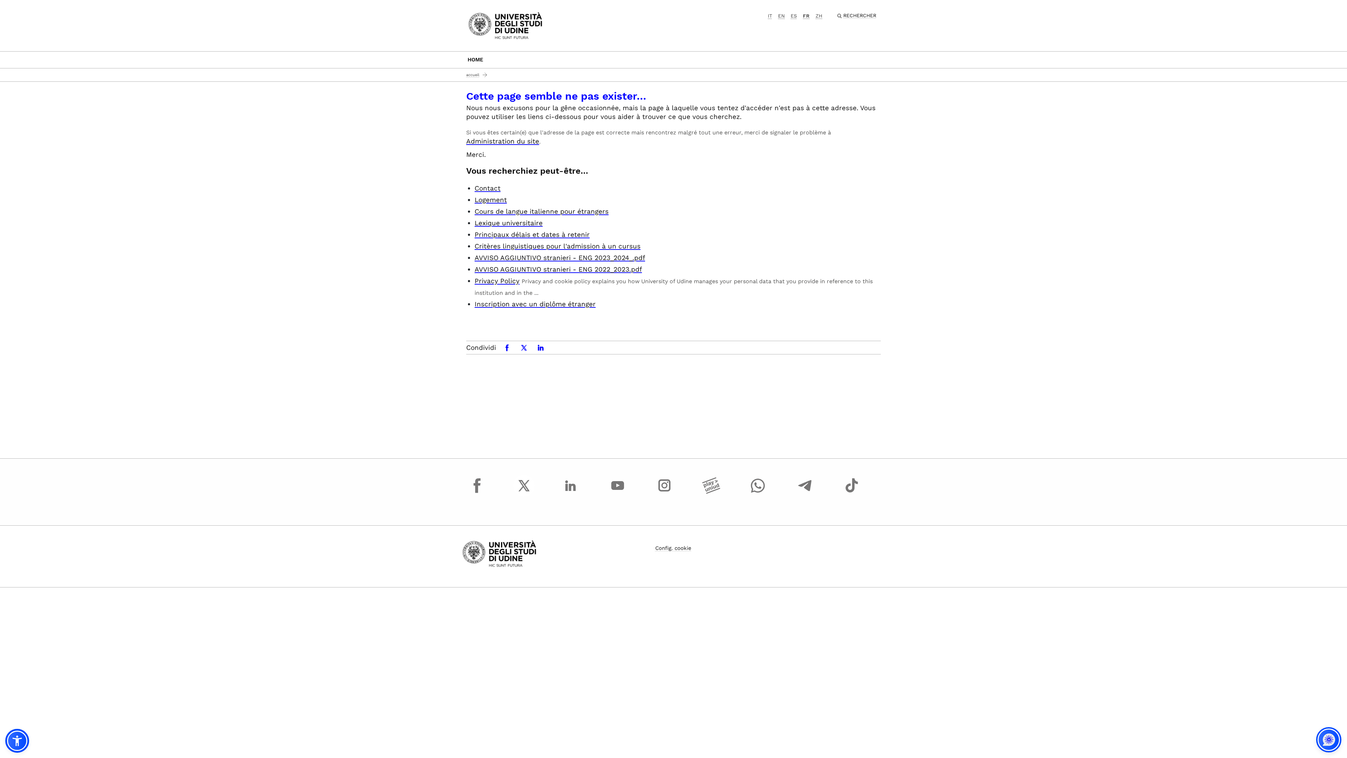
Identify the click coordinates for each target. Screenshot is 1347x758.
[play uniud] (711, 492)
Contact (488, 188)
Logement (491, 200)
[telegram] (805, 492)
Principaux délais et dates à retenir (532, 235)
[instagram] (664, 492)
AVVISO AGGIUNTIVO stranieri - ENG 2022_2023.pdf (558, 269)
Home (475, 59)
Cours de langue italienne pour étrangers (542, 211)
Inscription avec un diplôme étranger (535, 304)
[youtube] (618, 492)
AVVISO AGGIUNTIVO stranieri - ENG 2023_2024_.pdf (560, 258)
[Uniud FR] (505, 25)
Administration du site (502, 141)
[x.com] (524, 492)
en (781, 16)
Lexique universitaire (509, 223)
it (770, 16)
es (794, 16)
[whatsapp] (758, 492)
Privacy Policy (497, 281)
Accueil (472, 75)
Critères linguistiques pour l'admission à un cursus (558, 246)
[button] (17, 741)
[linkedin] (571, 492)
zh (819, 16)
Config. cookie (673, 548)
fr (806, 16)
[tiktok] (852, 492)
